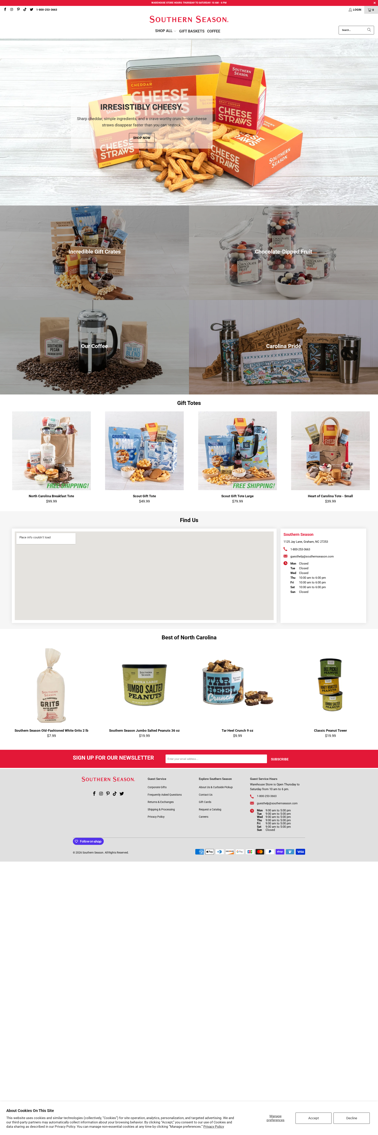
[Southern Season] (189, 20)
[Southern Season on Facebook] (5, 9)
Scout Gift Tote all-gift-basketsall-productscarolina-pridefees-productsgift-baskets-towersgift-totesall (144, 450)
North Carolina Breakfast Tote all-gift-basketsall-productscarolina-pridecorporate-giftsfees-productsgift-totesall (51, 450)
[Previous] (13, 457)
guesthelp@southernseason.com (312, 556)
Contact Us (205, 794)
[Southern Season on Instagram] (12, 9)
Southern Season (92, 852)
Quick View (330, 460)
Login (357, 9)
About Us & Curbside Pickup (216, 787)
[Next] (367, 457)
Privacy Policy (213, 1127)
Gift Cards (205, 802)
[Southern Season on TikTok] (25, 9)
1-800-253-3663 (46, 9)
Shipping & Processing (161, 809)
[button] (166, 31)
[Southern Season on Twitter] (31, 9)
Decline (351, 1118)
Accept (313, 1118)
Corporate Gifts (157, 787)
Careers (203, 816)
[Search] (369, 30)
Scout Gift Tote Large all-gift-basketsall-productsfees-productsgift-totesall (237, 450)
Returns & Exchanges (161, 802)
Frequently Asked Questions (165, 794)
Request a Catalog (210, 809)
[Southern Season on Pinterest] (18, 9)
